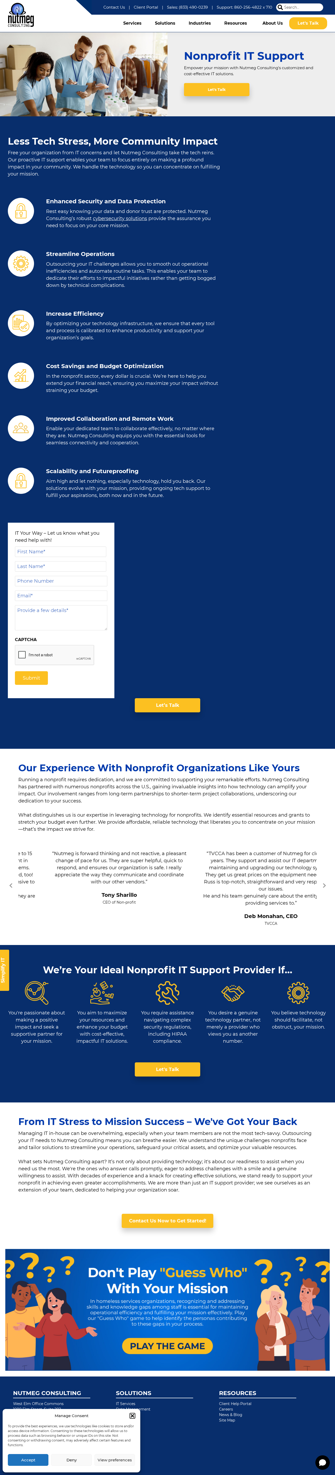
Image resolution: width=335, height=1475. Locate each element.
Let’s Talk (167, 705)
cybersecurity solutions (120, 218)
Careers (226, 1409)
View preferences (115, 1459)
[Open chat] (322, 1462)
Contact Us (114, 7)
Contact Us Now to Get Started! (167, 1221)
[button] (132, 1415)
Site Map (227, 1420)
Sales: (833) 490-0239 (187, 7)
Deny (71, 1459)
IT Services (125, 1404)
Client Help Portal (235, 1404)
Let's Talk (217, 89)
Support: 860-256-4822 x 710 (244, 7)
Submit (31, 678)
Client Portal (146, 7)
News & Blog (230, 1415)
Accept (28, 1459)
